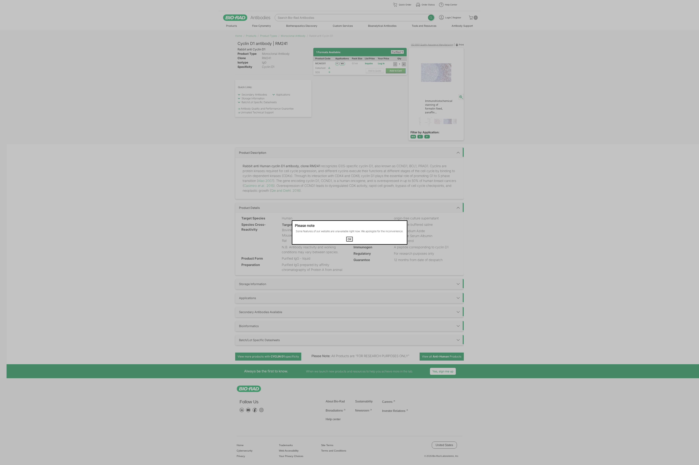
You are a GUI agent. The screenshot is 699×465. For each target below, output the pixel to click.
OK (349, 239)
